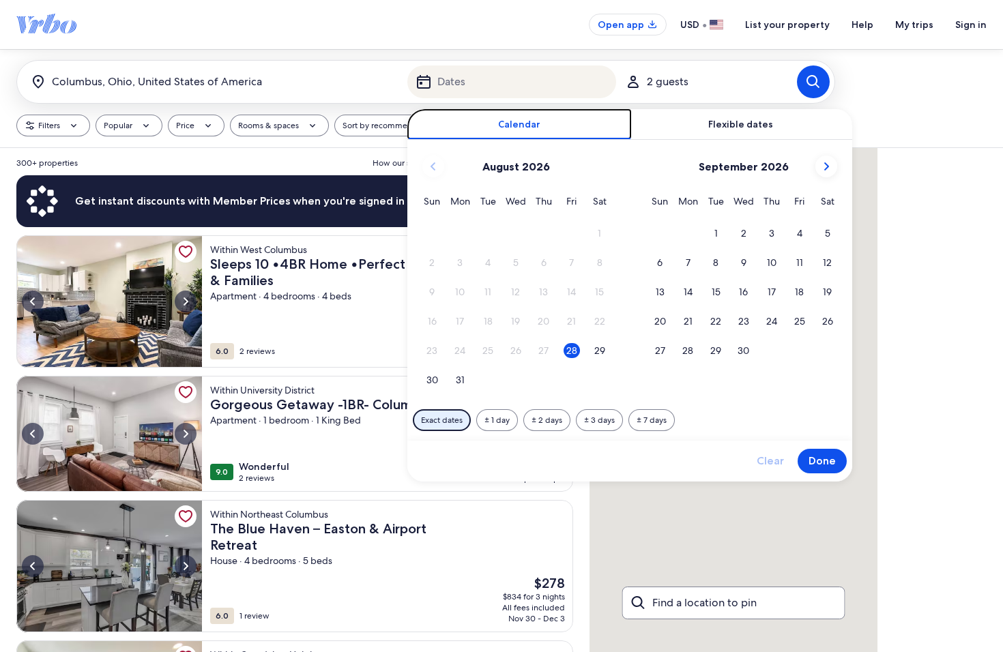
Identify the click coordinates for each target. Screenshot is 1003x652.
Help (862, 24)
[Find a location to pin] (733, 603)
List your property (787, 24)
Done (822, 460)
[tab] (519, 124)
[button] (599, 234)
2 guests (667, 81)
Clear (770, 460)
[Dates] (511, 81)
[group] (295, 400)
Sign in (971, 24)
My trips (914, 24)
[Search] (813, 81)
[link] (186, 252)
